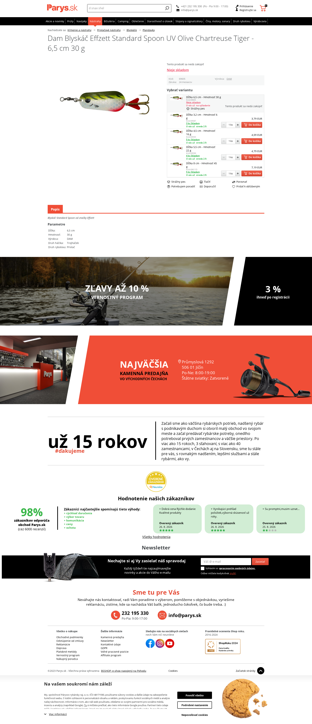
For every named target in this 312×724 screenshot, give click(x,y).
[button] (167, 8)
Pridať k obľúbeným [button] (248, 186)
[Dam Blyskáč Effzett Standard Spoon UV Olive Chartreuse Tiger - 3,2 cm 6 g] (176, 117)
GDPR (104, 648)
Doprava (61, 648)
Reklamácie (63, 644)
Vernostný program (68, 655)
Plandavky (149, 30)
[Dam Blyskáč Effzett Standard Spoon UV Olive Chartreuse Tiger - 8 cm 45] (176, 165)
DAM (229, 78)
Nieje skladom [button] (178, 70)
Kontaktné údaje (111, 644)
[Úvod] (63, 8)
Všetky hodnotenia (156, 537)
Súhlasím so (211, 568)
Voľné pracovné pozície (115, 651)
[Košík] (263, 8)
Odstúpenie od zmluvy (70, 641)
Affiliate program (111, 655)
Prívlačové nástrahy (109, 30)
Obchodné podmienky (69, 637)
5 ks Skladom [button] (193, 139)
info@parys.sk (189, 10)
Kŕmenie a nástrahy (79, 30)
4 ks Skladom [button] (193, 155)
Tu (85, 705)
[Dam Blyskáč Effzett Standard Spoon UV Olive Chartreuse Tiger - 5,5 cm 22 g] (176, 149)
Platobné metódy (66, 651)
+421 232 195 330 (191, 6)
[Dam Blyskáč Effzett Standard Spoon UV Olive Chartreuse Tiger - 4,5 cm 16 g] (176, 133)
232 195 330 (135, 613)
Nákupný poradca (67, 659)
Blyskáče (132, 30)
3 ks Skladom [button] (193, 123)
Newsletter (107, 641)
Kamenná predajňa (112, 637)
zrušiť (233, 573)
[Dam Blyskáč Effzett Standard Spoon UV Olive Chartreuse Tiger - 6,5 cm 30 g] (176, 99)
